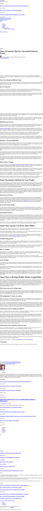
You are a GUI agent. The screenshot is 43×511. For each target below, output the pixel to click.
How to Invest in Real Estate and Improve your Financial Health (12, 496)
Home (3, 23)
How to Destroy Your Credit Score (6, 461)
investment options (16, 236)
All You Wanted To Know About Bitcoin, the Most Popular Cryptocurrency (14, 494)
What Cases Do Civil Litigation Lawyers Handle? (9, 420)
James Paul (5, 57)
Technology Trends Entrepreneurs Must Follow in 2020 (10, 453)
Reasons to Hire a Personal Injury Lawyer (13, 362)
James (17, 506)
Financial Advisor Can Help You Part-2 (7, 466)
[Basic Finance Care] (4, 19)
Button (1, 20)
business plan (26, 200)
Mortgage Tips (2, 455)
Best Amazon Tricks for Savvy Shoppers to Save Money (10, 386)
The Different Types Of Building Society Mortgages (9, 457)
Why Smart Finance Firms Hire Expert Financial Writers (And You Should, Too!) (15, 381)
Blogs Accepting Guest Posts (9, 28)
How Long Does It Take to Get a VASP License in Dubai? (11, 10)
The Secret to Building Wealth (10, 363)
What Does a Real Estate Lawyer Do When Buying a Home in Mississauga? (14, 5)
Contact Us (4, 503)
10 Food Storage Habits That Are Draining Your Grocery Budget (12, 14)
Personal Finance (3, 397)
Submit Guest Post (5, 27)
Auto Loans (2, 468)
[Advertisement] (21, 40)
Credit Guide (2, 459)
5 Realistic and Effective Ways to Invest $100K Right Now (11, 498)
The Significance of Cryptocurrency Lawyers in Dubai (10, 390)
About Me (4, 24)
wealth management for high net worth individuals (24, 339)
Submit (12, 507)
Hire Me (3, 25)
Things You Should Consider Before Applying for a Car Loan (11, 470)
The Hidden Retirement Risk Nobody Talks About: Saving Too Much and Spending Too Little (18, 416)
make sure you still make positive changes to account (19, 164)
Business (1, 48)
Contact (3, 26)
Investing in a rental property (5, 128)
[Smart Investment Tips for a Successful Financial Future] (4, 58)
